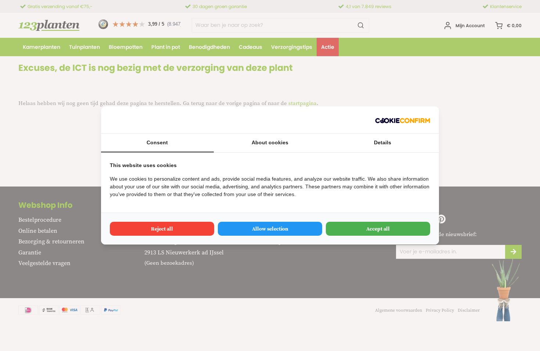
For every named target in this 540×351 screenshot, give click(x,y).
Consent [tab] (157, 142)
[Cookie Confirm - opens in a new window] (402, 119)
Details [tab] (382, 142)
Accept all (378, 228)
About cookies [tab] (270, 142)
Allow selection (270, 228)
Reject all (162, 228)
